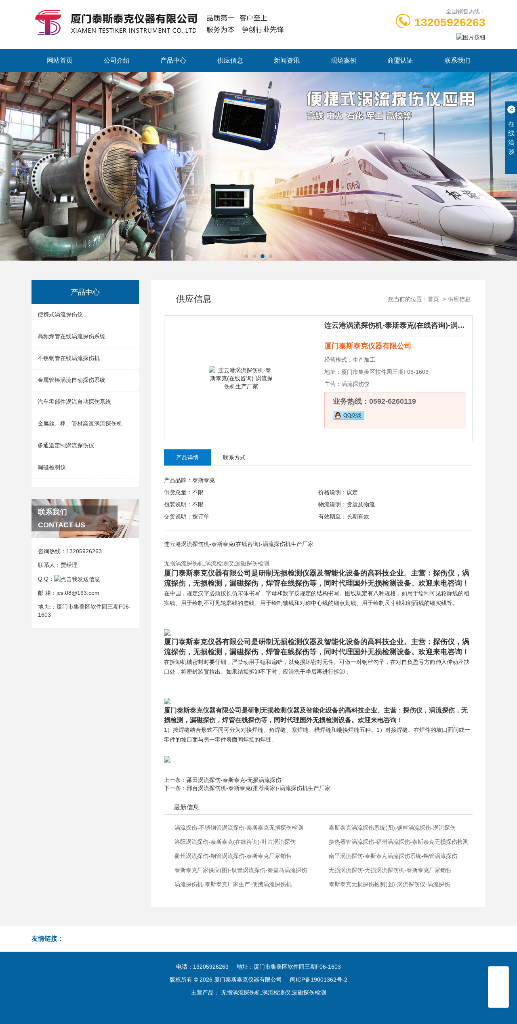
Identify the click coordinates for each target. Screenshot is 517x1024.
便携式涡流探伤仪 (60, 314)
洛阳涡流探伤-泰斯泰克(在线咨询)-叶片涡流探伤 (235, 842)
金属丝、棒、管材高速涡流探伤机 (80, 423)
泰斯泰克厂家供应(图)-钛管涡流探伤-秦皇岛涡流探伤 (240, 870)
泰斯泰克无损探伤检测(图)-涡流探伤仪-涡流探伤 (389, 884)
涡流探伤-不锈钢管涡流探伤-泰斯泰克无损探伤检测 (238, 827)
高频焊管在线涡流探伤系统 (71, 336)
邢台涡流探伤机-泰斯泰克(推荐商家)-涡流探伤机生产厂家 (258, 788)
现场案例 (344, 60)
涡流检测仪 (219, 563)
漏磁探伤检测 (252, 563)
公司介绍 (117, 60)
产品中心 (173, 60)
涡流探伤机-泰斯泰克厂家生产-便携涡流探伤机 (233, 884)
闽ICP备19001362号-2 (318, 979)
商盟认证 (400, 60)
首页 (433, 299)
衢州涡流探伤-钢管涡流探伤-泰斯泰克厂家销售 (233, 856)
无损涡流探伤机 (184, 563)
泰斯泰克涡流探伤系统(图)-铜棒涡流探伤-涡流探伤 (392, 827)
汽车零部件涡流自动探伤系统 (74, 401)
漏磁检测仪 (52, 467)
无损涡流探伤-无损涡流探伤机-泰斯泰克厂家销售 (390, 870)
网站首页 (60, 60)
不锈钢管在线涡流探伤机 (69, 358)
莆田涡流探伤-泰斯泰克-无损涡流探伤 (234, 780)
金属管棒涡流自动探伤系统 (71, 380)
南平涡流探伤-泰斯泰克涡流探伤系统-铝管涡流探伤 (393, 856)
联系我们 (457, 60)
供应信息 (230, 60)
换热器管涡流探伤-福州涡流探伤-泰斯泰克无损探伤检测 (399, 842)
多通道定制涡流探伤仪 (66, 445)
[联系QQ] (77, 578)
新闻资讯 (287, 60)
